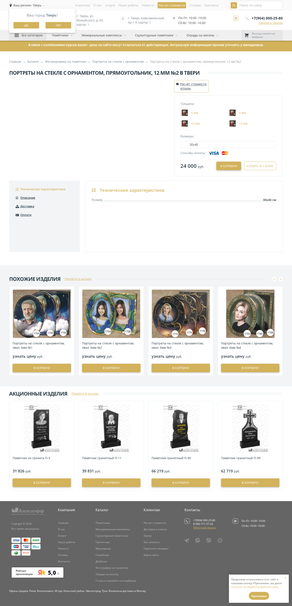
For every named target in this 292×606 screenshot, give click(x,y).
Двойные (101, 561)
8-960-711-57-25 (203, 524)
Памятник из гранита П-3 (31, 458)
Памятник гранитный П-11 (101, 458)
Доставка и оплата (155, 529)
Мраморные (103, 548)
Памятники (60, 35)
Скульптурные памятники (154, 35)
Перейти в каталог (78, 279)
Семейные (102, 555)
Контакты (212, 5)
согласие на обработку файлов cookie (254, 587)
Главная (63, 523)
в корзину (41, 368)
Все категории (32, 35)
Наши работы (128, 5)
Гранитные (103, 542)
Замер (148, 536)
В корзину (228, 166)
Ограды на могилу (107, 574)
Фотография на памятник (112, 568)
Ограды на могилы (200, 35)
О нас (97, 5)
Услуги (110, 5)
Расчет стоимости (155, 523)
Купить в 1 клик (260, 166)
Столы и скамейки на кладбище (116, 580)
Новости (148, 5)
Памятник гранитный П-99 (240, 458)
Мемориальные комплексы (102, 35)
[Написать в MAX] (236, 18)
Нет (58, 25)
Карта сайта (151, 555)
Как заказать (152, 542)
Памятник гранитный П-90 (171, 458)
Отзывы (195, 5)
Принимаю (259, 596)
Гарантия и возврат (156, 548)
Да (26, 25)
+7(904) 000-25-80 (267, 18)
